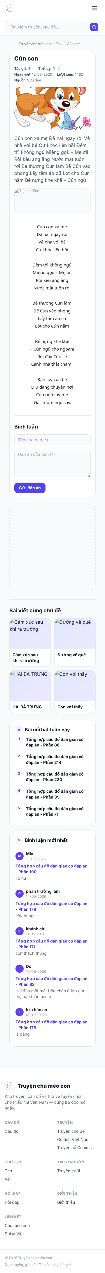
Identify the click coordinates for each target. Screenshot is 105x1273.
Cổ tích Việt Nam (73, 1139)
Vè (7, 1178)
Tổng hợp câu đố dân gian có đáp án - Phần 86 (55, 742)
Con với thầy (70, 706)
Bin (31, 68)
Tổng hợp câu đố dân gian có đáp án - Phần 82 (51, 981)
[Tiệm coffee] (52, 201)
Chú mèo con (17, 1225)
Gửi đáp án (30, 487)
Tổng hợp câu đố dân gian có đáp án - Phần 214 (55, 759)
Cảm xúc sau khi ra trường (26, 657)
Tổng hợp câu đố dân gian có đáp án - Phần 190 (51, 868)
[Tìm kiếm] (94, 27)
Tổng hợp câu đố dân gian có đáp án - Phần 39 (55, 794)
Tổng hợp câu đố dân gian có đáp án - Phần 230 (55, 776)
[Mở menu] (94, 8)
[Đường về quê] (75, 633)
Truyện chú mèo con (35, 44)
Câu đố (11, 1131)
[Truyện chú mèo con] (10, 8)
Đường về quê (71, 654)
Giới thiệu (66, 1202)
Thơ (56, 68)
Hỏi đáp (12, 1202)
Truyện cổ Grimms (74, 1147)
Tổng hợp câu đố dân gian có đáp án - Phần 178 (51, 906)
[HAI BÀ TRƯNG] (30, 686)
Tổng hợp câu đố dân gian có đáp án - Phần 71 (55, 811)
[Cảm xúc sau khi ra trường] (30, 633)
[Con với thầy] (75, 686)
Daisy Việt (14, 1233)
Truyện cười (68, 1170)
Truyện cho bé (71, 1131)
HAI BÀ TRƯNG (27, 706)
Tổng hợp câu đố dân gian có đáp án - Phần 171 (51, 943)
